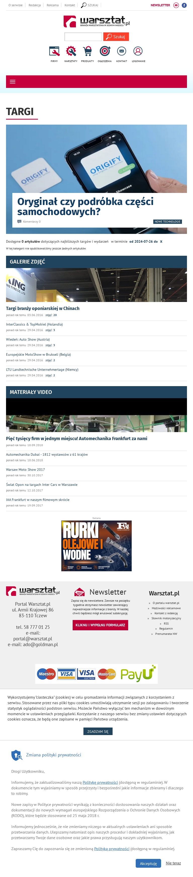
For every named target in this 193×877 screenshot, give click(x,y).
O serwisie (16, 5)
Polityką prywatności (111, 848)
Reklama (53, 5)
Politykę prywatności (100, 782)
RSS (166, 623)
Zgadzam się (100, 731)
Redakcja (35, 5)
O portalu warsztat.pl (166, 603)
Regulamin (166, 628)
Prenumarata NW (166, 634)
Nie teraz (173, 862)
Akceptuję (148, 863)
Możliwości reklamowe (166, 608)
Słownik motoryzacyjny (166, 618)
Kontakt (70, 5)
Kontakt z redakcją (166, 613)
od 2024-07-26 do (145, 241)
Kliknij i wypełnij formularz (100, 625)
